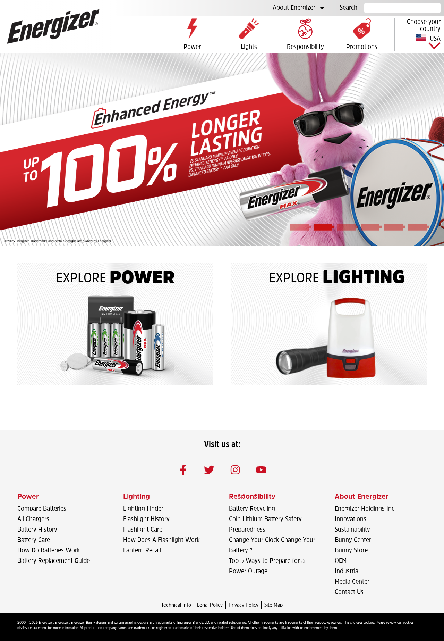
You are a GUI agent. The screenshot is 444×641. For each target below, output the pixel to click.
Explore (81, 279)
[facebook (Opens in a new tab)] (183, 469)
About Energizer (294, 8)
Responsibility (252, 497)
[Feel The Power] (115, 337)
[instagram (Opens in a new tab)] (235, 469)
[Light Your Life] (328, 337)
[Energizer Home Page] (53, 26)
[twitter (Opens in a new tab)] (209, 469)
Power (142, 279)
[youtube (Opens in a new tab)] (261, 469)
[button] (419, 34)
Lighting (364, 279)
